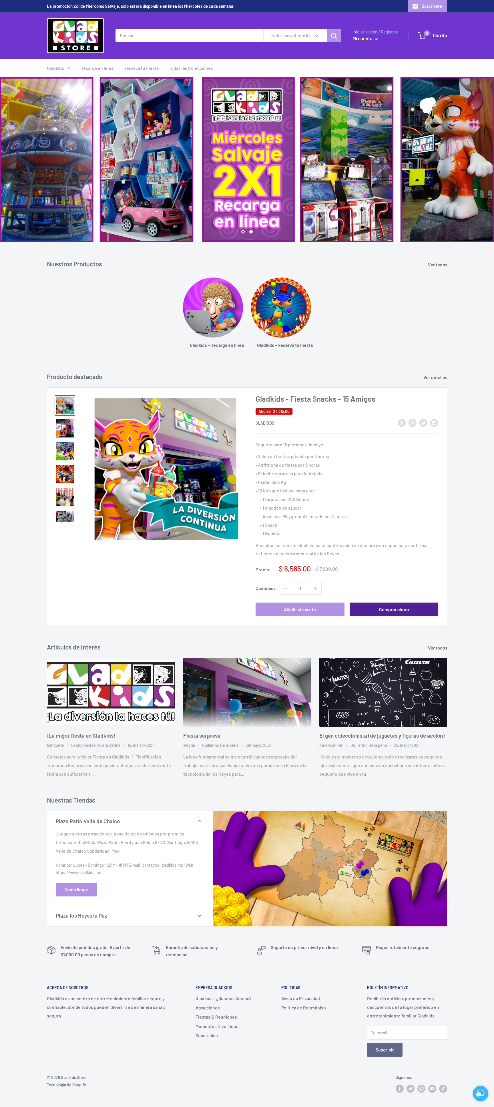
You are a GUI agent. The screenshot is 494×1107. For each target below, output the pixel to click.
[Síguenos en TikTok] (443, 1088)
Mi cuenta (362, 38)
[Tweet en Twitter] (423, 422)
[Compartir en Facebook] (402, 422)
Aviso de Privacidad (300, 998)
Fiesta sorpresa (201, 735)
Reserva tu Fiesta (141, 68)
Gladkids (55, 68)
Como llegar (76, 889)
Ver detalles (435, 377)
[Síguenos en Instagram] (421, 1088)
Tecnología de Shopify (66, 1084)
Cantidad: (265, 588)
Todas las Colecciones (191, 68)
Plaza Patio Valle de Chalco (88, 821)
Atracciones (208, 1007)
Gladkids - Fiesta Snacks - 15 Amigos (315, 398)
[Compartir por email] (434, 422)
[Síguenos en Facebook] (400, 1088)
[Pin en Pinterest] (413, 422)
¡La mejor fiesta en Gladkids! (81, 735)
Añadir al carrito (300, 609)
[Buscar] (334, 35)
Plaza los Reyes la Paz (81, 915)
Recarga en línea (96, 68)
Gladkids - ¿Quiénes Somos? (224, 998)
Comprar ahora (394, 609)
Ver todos (438, 264)
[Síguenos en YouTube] (432, 1088)
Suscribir (385, 1049)
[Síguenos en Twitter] (411, 1088)
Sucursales (207, 1035)
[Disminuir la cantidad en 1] (285, 588)
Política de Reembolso (303, 1007)
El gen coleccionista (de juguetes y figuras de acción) (382, 735)
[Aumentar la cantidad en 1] (315, 588)
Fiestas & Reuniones (216, 1016)
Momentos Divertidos (217, 1026)
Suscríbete (432, 6)
